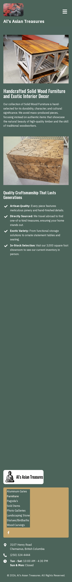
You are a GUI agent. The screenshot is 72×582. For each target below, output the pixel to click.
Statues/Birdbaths (18, 520)
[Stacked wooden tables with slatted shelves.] (53, 345)
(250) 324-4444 (20, 555)
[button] (8, 532)
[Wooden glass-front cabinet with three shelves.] (53, 395)
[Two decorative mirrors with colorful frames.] (19, 370)
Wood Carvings (16, 525)
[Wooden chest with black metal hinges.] (19, 395)
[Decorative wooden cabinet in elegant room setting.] (19, 295)
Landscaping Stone (18, 515)
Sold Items (13, 505)
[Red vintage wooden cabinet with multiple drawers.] (53, 295)
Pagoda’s (12, 501)
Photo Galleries (16, 510)
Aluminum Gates (17, 491)
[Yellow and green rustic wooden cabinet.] (19, 320)
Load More (14, 412)
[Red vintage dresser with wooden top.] (53, 320)
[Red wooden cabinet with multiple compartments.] (53, 370)
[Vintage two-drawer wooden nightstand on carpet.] (19, 345)
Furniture (13, 496)
